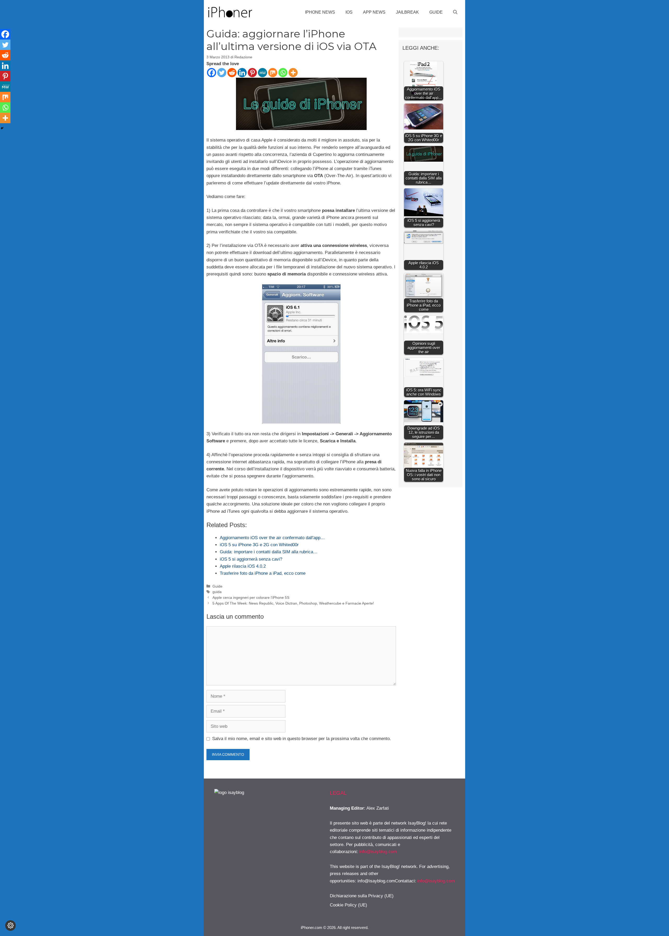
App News (374, 12)
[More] (293, 72)
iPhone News (320, 12)
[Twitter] (221, 72)
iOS (349, 12)
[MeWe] (262, 72)
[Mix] (272, 72)
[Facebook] (211, 72)
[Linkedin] (242, 72)
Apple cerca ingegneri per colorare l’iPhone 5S (250, 597)
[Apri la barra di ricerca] (455, 12)
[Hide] (2, 128)
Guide (436, 12)
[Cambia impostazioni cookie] (10, 925)
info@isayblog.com (378, 851)
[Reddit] (232, 72)
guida (217, 592)
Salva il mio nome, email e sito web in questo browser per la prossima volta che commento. (301, 738)
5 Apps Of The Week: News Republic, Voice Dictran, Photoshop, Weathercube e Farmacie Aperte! (293, 603)
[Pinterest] (252, 72)
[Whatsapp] (282, 72)
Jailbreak (407, 12)
